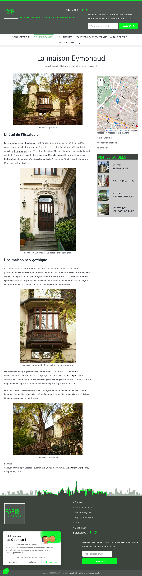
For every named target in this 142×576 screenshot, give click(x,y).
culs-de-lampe (69, 375)
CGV (77, 522)
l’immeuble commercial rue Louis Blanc (72, 394)
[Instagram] (95, 532)
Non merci (12, 562)
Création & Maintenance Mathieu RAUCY (84, 573)
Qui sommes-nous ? (84, 507)
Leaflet (110, 130)
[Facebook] (90, 532)
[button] (79, 42)
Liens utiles (80, 528)
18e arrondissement (74, 467)
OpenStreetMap (122, 130)
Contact (78, 502)
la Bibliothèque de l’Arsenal (33, 147)
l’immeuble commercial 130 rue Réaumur (32, 394)
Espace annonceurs (84, 517)
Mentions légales (83, 512)
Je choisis (32, 562)
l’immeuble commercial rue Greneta (21, 398)
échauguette (72, 371)
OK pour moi (51, 562)
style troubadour (19, 151)
